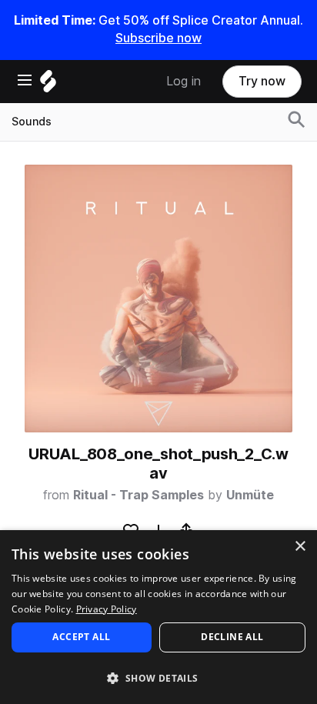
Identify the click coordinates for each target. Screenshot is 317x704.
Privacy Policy (106, 609)
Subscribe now (158, 38)
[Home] (48, 85)
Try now (262, 81)
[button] (158, 677)
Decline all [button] (232, 636)
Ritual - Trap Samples (138, 495)
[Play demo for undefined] (158, 298)
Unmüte (250, 495)
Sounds (32, 121)
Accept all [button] (81, 636)
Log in (183, 81)
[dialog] (158, 617)
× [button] (299, 546)
